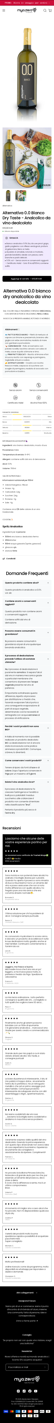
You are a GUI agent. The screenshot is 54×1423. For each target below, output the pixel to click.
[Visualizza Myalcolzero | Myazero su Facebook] (30, 1391)
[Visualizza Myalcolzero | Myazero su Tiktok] (24, 1391)
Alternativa (7, 205)
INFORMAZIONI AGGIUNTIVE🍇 (15, 441)
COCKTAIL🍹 (8, 519)
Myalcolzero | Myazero (30, 1399)
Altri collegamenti (25, 1292)
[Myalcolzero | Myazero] (27, 10)
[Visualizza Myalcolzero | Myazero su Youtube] (36, 1391)
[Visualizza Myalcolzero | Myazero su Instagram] (18, 1391)
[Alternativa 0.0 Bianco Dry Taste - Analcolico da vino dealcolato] (8, 195)
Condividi (10, 558)
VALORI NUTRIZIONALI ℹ (12, 476)
